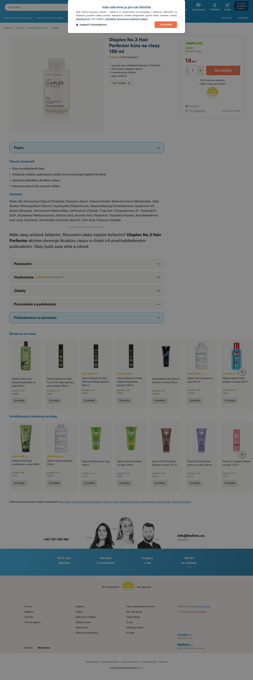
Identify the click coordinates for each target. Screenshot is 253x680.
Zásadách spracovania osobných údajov (127, 18)
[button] (91, 24)
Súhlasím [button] (165, 24)
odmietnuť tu (83, 18)
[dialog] (126, 16)
